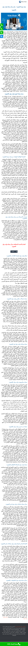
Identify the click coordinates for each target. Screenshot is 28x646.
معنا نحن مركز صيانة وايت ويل (20, 626)
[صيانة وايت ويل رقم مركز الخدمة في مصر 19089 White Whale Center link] (23, 2)
